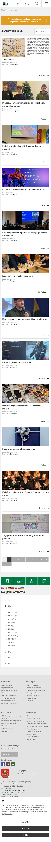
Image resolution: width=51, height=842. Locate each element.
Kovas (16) (12, 639)
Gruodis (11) (12, 612)
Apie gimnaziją (7, 685)
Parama (4, 731)
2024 (10, 652)
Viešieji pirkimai (7, 728)
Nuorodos (30, 716)
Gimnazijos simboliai (9, 695)
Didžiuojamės (14, 111)
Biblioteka (30, 701)
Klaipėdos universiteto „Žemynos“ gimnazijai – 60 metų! (25, 493)
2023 (10, 658)
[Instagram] (8, 764)
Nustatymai (25, 822)
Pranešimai (14, 154)
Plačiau (43, 76)
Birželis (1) (12, 629)
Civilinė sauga (31, 734)
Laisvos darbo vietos (33, 718)
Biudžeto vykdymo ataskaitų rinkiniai (11, 717)
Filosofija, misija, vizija (9, 690)
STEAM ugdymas (32, 685)
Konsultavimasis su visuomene (37, 724)
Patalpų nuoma (32, 698)
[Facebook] (3, 764)
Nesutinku (25, 828)
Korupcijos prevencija (34, 731)
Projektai (5, 726)
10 (4, 564)
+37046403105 (9, 788)
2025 (10, 606)
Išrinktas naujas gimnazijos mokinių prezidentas (24, 319)
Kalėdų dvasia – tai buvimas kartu (17, 276)
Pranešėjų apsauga (33, 729)
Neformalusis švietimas (34, 688)
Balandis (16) (13, 636)
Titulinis (4, 10)
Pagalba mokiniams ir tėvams (36, 690)
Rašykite (6, 754)
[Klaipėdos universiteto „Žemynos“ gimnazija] (6, 3)
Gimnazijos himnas (8, 693)
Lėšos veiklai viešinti (9, 723)
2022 (10, 664)
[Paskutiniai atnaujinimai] (27, 3)
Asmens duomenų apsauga (36, 721)
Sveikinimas (8, 59)
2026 (10, 600)
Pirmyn (9, 564)
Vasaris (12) (12, 642)
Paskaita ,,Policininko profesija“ (17, 362)
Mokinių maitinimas (33, 695)
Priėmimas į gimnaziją (9, 703)
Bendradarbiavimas (8, 701)
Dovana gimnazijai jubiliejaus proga (18, 449)
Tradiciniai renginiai (8, 698)
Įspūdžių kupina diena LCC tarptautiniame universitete (21, 147)
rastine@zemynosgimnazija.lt (15, 790)
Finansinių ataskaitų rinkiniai (11, 721)
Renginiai (13, 281)
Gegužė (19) (12, 632)
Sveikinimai (14, 64)
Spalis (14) (12, 619)
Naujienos (13, 10)
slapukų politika (7, 814)
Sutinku (25, 835)
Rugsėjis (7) (12, 622)
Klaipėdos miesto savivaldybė (27, 774)
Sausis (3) (11, 645)
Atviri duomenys (32, 739)
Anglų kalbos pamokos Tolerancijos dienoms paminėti (23, 537)
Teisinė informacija (33, 737)
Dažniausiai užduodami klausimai (38, 726)
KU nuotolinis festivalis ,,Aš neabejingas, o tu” (23, 189)
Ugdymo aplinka (7, 688)
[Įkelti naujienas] (17, 3)
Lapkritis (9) (12, 616)
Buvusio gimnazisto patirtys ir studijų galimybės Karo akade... (24, 234)
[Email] (13, 764)
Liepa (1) (11, 626)
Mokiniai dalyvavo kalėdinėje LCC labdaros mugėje (21, 407)
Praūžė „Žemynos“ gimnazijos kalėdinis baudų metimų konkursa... (23, 104)
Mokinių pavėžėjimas (33, 693)
